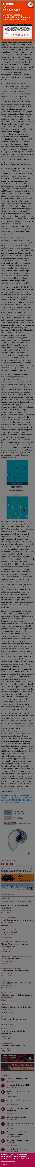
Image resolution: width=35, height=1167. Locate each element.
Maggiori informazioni (8, 1161)
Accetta (4, 1164)
